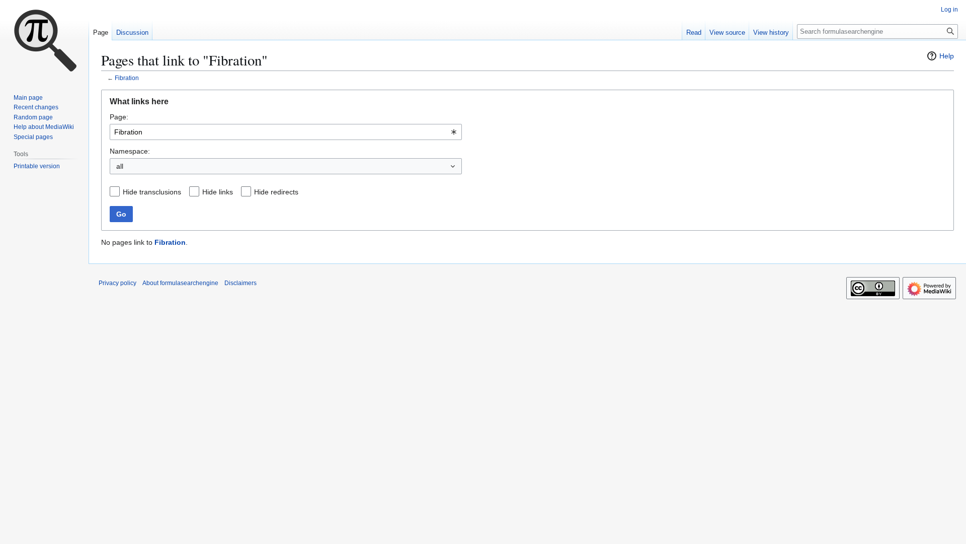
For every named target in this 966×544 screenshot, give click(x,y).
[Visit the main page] (44, 40)
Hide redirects (276, 192)
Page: (119, 117)
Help (946, 56)
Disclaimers (240, 283)
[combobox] (286, 132)
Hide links (217, 192)
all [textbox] (119, 166)
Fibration (127, 78)
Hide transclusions (152, 192)
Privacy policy (117, 283)
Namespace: (130, 151)
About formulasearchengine (180, 283)
